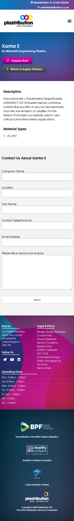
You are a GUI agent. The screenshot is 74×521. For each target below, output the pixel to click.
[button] (69, 21)
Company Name (14, 171)
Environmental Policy (48, 357)
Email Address (12, 236)
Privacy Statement (46, 339)
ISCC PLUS (42, 353)
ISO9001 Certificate (47, 350)
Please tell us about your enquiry (24, 253)
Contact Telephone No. (17, 220)
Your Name (10, 203)
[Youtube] (12, 359)
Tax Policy (42, 364)
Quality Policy (44, 346)
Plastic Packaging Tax (49, 360)
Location (8, 187)
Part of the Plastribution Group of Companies (37, 510)
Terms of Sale (44, 368)
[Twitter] (5, 359)
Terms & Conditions (47, 342)
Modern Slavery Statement (51, 331)
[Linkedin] (18, 359)
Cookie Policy (44, 335)
